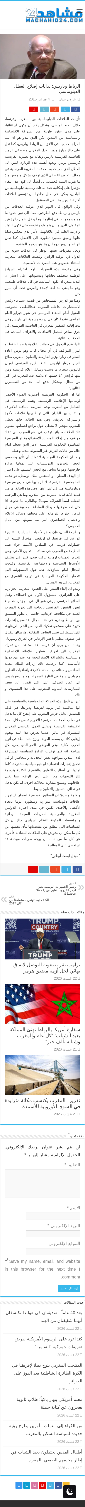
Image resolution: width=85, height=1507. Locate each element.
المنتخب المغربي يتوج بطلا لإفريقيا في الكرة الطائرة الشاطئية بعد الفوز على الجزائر (47, 1373)
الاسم (73, 1207)
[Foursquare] (26, 1485)
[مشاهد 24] (54, 14)
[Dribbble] (34, 1485)
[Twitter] (50, 1485)
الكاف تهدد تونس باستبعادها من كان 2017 (29, 900)
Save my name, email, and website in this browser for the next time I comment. (42, 1269)
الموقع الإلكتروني (64, 1243)
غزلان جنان (67, 99)
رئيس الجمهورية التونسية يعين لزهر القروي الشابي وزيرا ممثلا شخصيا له (56, 888)
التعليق (72, 1164)
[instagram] (18, 1485)
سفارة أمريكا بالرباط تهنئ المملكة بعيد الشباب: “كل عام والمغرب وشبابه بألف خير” (45, 1035)
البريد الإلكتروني (64, 1225)
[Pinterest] (42, 1485)
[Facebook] (58, 1485)
